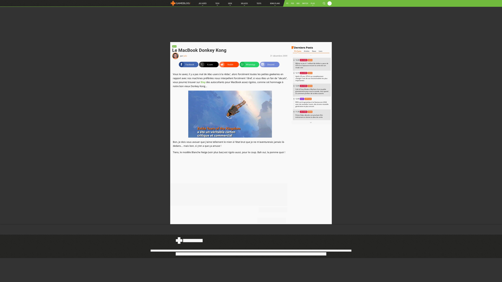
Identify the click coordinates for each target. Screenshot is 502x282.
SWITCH (305, 3)
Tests (259, 3)
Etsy (203, 82)
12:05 (311, 90)
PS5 (292, 3)
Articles (306, 51)
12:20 (311, 64)
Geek (230, 3)
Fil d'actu (297, 51)
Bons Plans (275, 3)
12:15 (311, 77)
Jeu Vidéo (202, 3)
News (314, 51)
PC (287, 3)
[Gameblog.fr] (180, 3)
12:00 (312, 102)
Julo (185, 55)
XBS (298, 3)
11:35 (309, 114)
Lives (320, 51)
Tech (217, 3)
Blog (174, 46)
